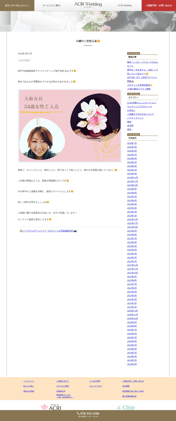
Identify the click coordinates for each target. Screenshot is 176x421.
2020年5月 (132, 337)
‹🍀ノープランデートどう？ (33, 231)
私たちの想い (28, 386)
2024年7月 (132, 155)
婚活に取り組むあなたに (17, 5)
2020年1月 (132, 345)
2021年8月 (132, 280)
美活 (129, 129)
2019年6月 (132, 356)
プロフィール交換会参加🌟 (139, 85)
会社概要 (126, 386)
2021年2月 (132, 303)
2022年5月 (132, 246)
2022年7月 (132, 238)
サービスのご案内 (51, 5)
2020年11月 (132, 315)
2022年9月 (132, 231)
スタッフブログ (95, 386)
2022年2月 (132, 257)
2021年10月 (132, 273)
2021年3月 (132, 299)
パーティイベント (135, 118)
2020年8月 (132, 326)
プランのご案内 (62, 386)
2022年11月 (132, 223)
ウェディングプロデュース (139, 107)
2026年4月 (132, 151)
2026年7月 (132, 143)
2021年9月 (132, 277)
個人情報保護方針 (129, 396)
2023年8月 (132, 193)
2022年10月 (132, 227)
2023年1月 (132, 216)
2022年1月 (132, 261)
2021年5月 (132, 292)
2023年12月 (132, 177)
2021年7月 (132, 284)
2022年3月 (132, 254)
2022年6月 (132, 242)
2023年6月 (132, 200)
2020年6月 (132, 334)
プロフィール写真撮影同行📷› (62, 231)
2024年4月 (132, 166)
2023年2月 (132, 212)
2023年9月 (132, 189)
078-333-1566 (89, 413)
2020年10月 (132, 318)
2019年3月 (132, 364)
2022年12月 (132, 219)
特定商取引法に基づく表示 (133, 391)
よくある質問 (94, 381)
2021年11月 (132, 269)
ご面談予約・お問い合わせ (159, 5)
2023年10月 (132, 185)
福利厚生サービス (64, 396)
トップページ (28, 381)
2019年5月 (132, 360)
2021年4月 (132, 295)
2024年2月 (132, 174)
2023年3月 (132, 208)
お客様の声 (60, 391)
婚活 (129, 122)
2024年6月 (132, 158)
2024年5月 (132, 162)
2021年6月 (132, 288)
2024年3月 (132, 170)
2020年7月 (132, 330)
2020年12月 (132, 311)
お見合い (131, 110)
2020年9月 (132, 322)
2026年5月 (132, 147)
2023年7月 (132, 197)
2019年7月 (132, 353)
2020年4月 (132, 341)
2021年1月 (132, 307)
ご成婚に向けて (62, 381)
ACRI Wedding (124, 5)
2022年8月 (132, 235)
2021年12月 (132, 265)
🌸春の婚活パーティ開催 (138, 89)
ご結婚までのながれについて (140, 114)
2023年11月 (132, 181)
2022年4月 (132, 250)
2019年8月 (132, 349)
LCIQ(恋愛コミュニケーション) (141, 103)
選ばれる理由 (28, 391)
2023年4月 (132, 204)
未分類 (130, 125)
